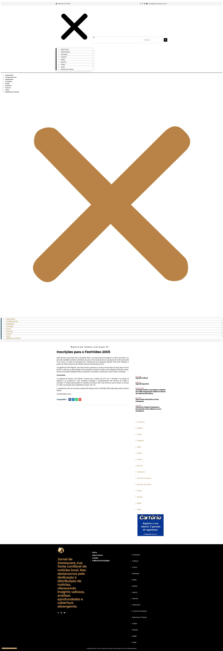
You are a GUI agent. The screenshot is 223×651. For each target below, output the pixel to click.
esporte (138, 382)
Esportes (63, 62)
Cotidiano (64, 57)
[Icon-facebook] (140, 3)
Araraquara (64, 54)
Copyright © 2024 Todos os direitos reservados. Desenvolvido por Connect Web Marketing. (111, 648)
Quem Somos (65, 49)
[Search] (165, 40)
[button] (74, 27)
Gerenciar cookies (9, 648)
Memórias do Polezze (67, 69)
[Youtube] (144, 3)
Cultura (138, 376)
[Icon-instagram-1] (142, 3)
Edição (63, 59)
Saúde (63, 67)
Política (63, 64)
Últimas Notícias (65, 52)
